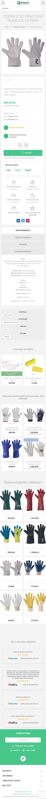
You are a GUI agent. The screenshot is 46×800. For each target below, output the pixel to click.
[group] (34, 365)
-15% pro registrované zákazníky (12, 373)
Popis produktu (23, 230)
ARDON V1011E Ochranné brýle (12, 379)
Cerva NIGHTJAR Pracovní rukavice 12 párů (11, 548)
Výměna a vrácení (13, 185)
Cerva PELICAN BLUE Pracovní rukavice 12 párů (34, 429)
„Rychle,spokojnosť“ (23, 697)
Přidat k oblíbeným (20, 145)
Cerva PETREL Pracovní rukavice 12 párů (11, 514)
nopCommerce (26, 792)
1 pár (8, 170)
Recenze (23, 244)
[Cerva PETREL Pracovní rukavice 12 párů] (11, 500)
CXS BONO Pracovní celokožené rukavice (12, 429)
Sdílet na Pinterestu (27, 220)
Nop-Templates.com (27, 794)
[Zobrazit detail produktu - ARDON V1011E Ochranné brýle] (11, 365)
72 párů (28, 170)
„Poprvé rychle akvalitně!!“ (23, 652)
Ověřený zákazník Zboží (30, 685)
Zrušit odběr (30, 750)
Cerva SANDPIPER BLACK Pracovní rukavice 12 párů (34, 548)
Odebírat (16, 750)
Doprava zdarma (13, 198)
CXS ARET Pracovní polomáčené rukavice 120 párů (35, 582)
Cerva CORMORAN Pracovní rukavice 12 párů (11, 617)
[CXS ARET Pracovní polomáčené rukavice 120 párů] (35, 568)
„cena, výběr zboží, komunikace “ (23, 716)
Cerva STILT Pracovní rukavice (11, 581)
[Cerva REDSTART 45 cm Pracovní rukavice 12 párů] (35, 500)
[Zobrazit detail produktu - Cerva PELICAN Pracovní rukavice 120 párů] (34, 449)
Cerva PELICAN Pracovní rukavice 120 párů (34, 463)
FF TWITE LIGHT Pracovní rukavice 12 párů (34, 617)
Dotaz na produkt (23, 251)
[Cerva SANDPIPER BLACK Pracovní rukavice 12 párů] (35, 534)
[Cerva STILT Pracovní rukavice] (11, 568)
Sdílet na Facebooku (18, 220)
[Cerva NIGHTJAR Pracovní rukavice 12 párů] (11, 534)
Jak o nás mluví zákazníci (23, 642)
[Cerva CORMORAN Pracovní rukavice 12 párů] (11, 602)
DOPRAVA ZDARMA (31, 440)
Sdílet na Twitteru (23, 220)
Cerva (11, 113)
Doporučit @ (26, 145)
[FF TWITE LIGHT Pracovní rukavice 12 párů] (35, 602)
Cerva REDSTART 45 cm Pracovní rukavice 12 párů (34, 514)
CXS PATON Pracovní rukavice (12, 463)
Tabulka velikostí (23, 237)
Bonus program (32, 198)
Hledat (43, 8)
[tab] (23, 230)
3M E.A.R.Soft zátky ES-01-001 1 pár (34, 379)
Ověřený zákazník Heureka (29, 658)
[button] (32, 374)
